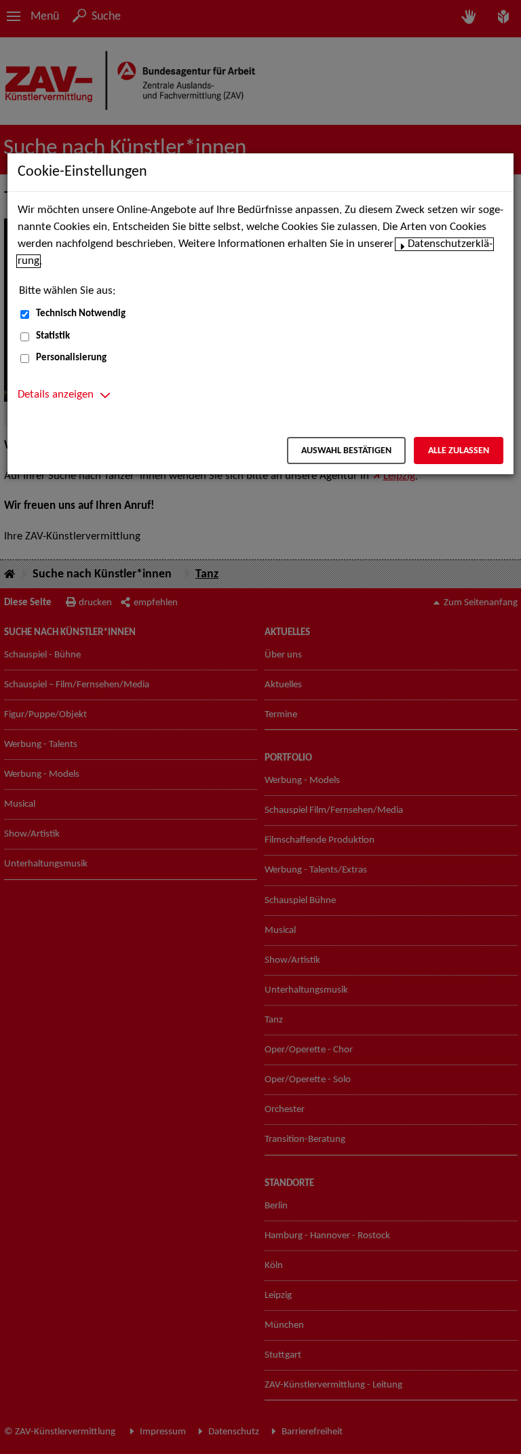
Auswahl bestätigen (346, 451)
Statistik (53, 336)
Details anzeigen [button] (56, 394)
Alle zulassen (458, 451)
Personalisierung (71, 358)
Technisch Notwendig (81, 314)
